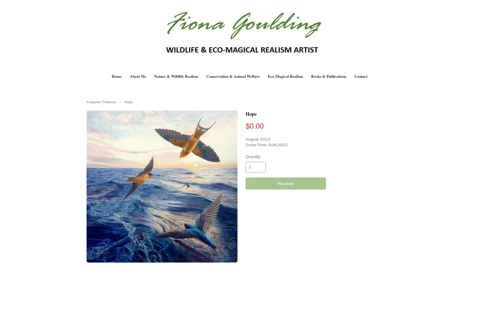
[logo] (241, 36)
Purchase (286, 183)
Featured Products (101, 102)
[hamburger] (91, 8)
